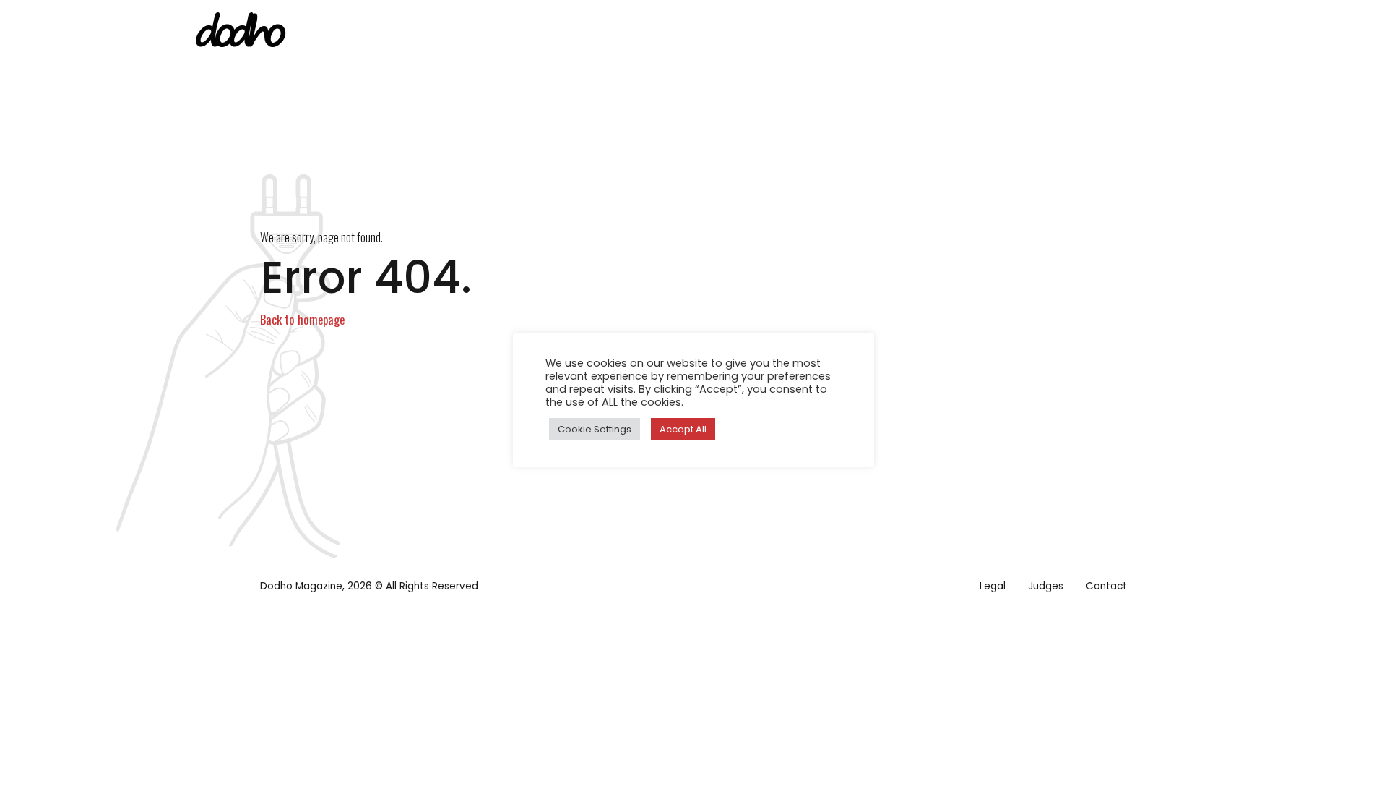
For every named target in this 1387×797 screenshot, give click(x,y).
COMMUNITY (1055, 33)
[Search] (1194, 33)
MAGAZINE (756, 33)
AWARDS (976, 33)
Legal (993, 586)
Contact (1106, 586)
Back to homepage (302, 319)
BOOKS (827, 33)
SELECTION (900, 33)
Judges (1045, 586)
